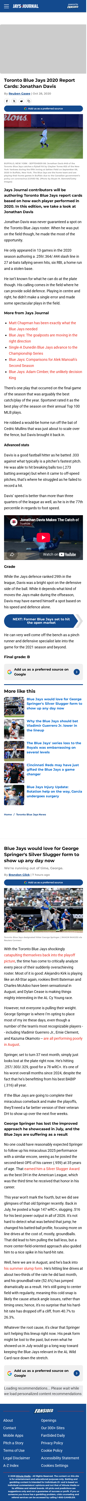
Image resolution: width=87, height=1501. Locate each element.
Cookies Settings (54, 1465)
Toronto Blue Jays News (31, 814)
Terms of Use (14, 1450)
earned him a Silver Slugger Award (52, 1169)
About (8, 1420)
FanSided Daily (53, 1435)
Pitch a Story (13, 1443)
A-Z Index (11, 1465)
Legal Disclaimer (16, 1458)
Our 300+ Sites (53, 1428)
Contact (9, 1428)
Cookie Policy (52, 1450)
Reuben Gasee (19, 93)
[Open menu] (6, 6)
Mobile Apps (13, 1435)
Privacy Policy (52, 1443)
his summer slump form (23, 1268)
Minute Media (23, 1476)
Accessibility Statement (60, 1458)
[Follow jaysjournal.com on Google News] (77, 672)
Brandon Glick (19, 875)
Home (8, 814)
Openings (48, 1420)
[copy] (29, 101)
